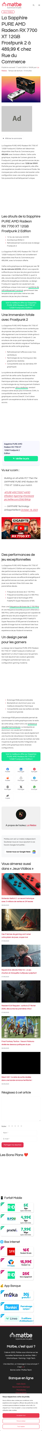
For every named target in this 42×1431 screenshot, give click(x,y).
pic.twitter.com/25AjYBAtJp (17, 499)
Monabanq (21, 1390)
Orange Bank (21, 1393)
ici (23, 1367)
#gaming (18, 496)
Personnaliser (21, 1421)
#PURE (8, 492)
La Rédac (31, 825)
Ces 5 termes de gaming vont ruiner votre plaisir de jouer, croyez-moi (16, 935)
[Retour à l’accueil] (11, 5)
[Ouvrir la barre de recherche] (33, 5)
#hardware (28, 496)
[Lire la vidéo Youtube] (21, 528)
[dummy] (17, 131)
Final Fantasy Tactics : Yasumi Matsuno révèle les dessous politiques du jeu (18, 1043)
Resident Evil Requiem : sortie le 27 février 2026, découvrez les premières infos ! (19, 1007)
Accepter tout (21, 1415)
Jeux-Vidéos (8, 12)
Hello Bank (21, 1384)
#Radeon (8, 496)
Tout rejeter (21, 1426)
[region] (21, 1412)
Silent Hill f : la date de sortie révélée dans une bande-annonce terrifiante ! (17, 1078)
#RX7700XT (18, 492)
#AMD (27, 492)
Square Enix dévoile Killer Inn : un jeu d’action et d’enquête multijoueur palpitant (19, 971)
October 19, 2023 (29, 510)
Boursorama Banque (21, 1387)
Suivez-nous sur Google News (18, 852)
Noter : (4, 1126)
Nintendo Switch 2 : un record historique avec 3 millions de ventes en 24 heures (18, 900)
